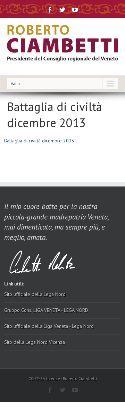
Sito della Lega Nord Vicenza (34, 342)
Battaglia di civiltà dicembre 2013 (39, 141)
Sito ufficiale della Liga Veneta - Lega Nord (49, 326)
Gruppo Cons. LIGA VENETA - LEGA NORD (46, 310)
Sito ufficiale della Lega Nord (35, 294)
